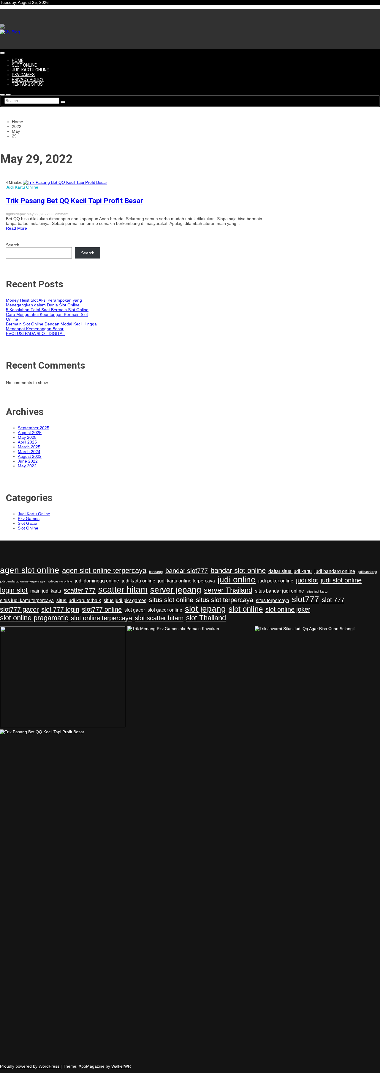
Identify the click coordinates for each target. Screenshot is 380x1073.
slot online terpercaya (101, 618)
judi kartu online (138, 580)
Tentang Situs (27, 84)
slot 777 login (60, 609)
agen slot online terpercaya (104, 570)
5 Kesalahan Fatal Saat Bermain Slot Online (47, 309)
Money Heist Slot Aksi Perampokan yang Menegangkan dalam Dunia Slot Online (44, 302)
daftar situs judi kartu (290, 571)
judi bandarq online (334, 571)
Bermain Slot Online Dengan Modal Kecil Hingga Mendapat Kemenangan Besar (51, 326)
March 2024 (29, 451)
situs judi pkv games (125, 600)
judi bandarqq (367, 572)
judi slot (307, 580)
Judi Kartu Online (30, 70)
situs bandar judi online (279, 590)
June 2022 (28, 461)
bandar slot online (238, 570)
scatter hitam (123, 589)
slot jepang (205, 608)
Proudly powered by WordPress (30, 1066)
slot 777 (333, 600)
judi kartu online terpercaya (186, 580)
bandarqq (156, 572)
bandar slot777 (186, 570)
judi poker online (275, 580)
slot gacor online (165, 610)
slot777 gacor (19, 609)
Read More (16, 228)
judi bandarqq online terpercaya (22, 581)
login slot (14, 590)
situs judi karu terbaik (78, 600)
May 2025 (27, 437)
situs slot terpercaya (224, 600)
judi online (237, 579)
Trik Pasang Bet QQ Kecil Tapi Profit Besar (74, 201)
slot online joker (287, 609)
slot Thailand (206, 618)
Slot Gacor (28, 523)
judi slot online (341, 580)
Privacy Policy (28, 79)
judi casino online (60, 581)
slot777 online (102, 609)
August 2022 (30, 456)
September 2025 (33, 427)
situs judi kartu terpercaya (27, 600)
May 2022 (27, 465)
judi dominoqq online (97, 580)
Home (17, 60)
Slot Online (24, 65)
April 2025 (27, 442)
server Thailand (228, 590)
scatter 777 (80, 590)
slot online (246, 608)
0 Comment (59, 214)
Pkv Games (23, 74)
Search (12, 244)
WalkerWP (120, 1066)
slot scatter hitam (159, 618)
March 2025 (29, 446)
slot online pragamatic (34, 618)
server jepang (175, 589)
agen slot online (29, 570)
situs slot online (171, 600)
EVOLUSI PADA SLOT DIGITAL (35, 333)
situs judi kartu (317, 591)
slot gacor (134, 610)
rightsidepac (16, 214)
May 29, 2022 (38, 214)
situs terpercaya (272, 600)
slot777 (305, 599)
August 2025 (30, 432)
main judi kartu (45, 590)
